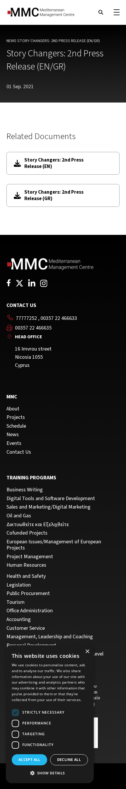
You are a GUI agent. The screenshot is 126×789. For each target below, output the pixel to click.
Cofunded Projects (26, 533)
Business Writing (24, 490)
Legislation (18, 585)
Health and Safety (26, 576)
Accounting (18, 619)
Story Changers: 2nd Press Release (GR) (54, 195)
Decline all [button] (69, 759)
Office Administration (29, 611)
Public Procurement (28, 593)
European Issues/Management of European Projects (53, 545)
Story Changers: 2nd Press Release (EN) (54, 163)
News (11, 41)
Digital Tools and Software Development (50, 498)
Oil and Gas (18, 516)
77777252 (26, 318)
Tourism (15, 602)
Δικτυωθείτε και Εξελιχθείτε (37, 524)
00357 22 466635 (33, 328)
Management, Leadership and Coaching (49, 637)
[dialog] (50, 714)
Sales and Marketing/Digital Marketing (48, 507)
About (12, 409)
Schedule (16, 426)
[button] (50, 773)
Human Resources (26, 565)
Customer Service (25, 628)
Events (13, 443)
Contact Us (18, 452)
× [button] (87, 651)
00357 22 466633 (58, 318)
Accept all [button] (29, 759)
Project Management (29, 557)
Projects (15, 417)
